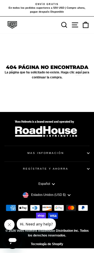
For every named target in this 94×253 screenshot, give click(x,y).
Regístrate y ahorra (45, 168)
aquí (78, 72)
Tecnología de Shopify (47, 244)
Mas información (45, 153)
